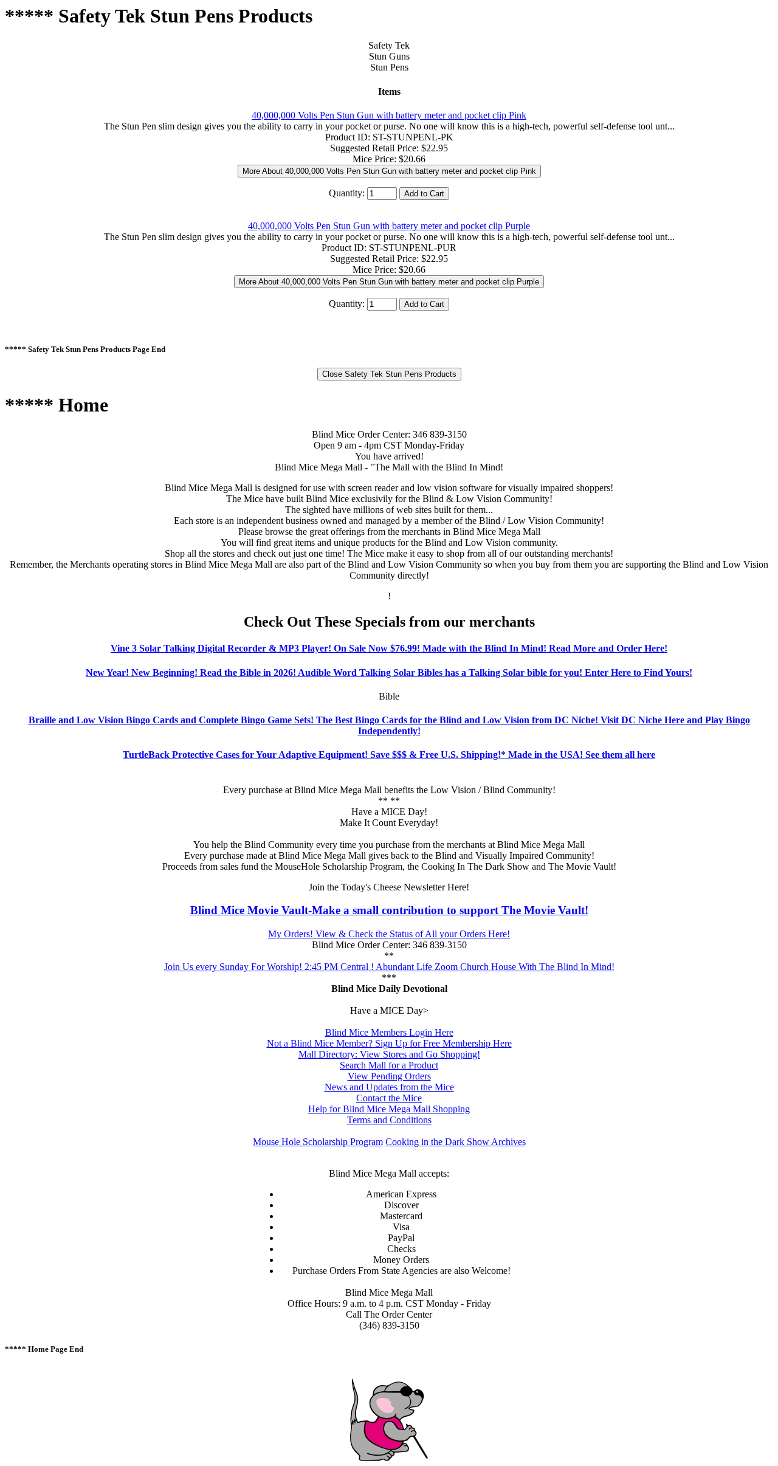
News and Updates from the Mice (389, 1087)
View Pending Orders (389, 1076)
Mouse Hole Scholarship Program (318, 1142)
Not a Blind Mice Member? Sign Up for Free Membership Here (389, 1043)
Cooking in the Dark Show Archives (455, 1142)
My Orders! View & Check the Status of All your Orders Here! (389, 934)
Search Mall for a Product (389, 1065)
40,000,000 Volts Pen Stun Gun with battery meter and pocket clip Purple (389, 226)
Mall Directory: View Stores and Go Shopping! (389, 1054)
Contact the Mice (389, 1098)
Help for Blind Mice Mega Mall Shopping (389, 1109)
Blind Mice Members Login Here (389, 1032)
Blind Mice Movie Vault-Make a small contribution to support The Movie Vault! (389, 910)
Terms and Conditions (389, 1120)
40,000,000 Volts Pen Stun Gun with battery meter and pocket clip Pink (389, 115)
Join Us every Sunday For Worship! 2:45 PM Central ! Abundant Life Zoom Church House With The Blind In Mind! (389, 967)
